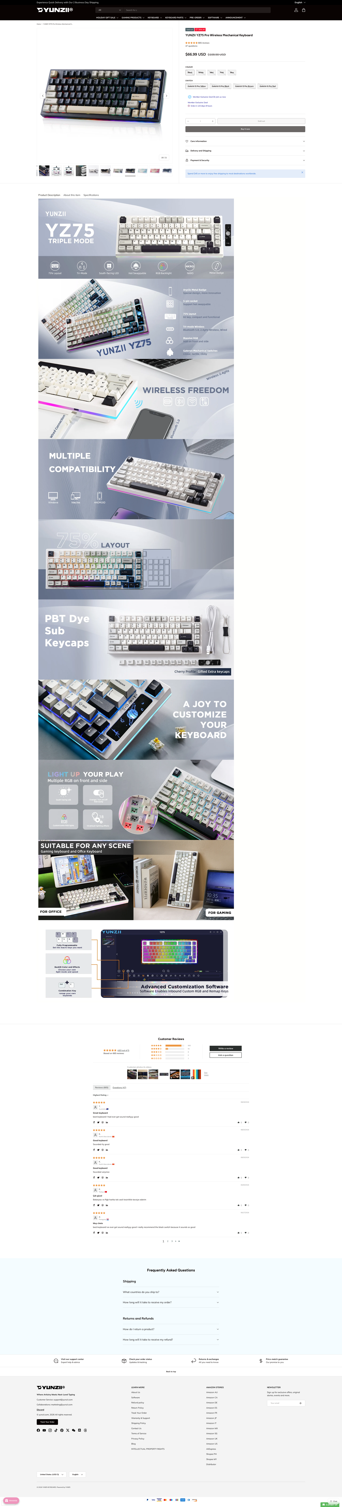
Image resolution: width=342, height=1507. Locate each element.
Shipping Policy (138, 1423)
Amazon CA (211, 1397)
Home (39, 24)
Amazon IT (211, 1423)
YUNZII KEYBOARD (49, 1487)
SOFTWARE (213, 17)
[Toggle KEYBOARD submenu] (161, 17)
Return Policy (137, 1408)
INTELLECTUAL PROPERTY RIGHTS (147, 1449)
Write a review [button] (225, 1048)
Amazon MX (212, 1428)
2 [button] (167, 1241)
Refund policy (137, 1402)
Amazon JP (211, 1418)
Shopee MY (211, 1459)
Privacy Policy (137, 1438)
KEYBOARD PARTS (174, 17)
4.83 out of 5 (123, 1050)
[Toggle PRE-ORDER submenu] (203, 17)
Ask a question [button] (225, 1055)
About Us (135, 1392)
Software (135, 1397)
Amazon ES (211, 1408)
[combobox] (183, 10)
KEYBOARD (153, 17)
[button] (304, 10)
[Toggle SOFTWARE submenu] (221, 17)
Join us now (221, 97)
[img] (99, 1102)
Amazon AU (212, 1392)
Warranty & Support (140, 1418)
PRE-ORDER (195, 17)
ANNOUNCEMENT (234, 17)
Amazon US (211, 1443)
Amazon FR (211, 1413)
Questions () (119, 1087)
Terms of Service (138, 1433)
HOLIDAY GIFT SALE (105, 17)
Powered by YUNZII (63, 1487)
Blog (133, 1443)
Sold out (261, 121)
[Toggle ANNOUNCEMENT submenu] (244, 17)
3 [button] (172, 1241)
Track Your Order (47, 1422)
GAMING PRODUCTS (131, 17)
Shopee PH (211, 1454)
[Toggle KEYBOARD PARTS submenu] (185, 17)
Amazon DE (211, 1402)
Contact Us (136, 1428)
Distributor (211, 1464)
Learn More (60, 2)
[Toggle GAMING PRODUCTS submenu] (143, 17)
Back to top (171, 1371)
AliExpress (211, 1449)
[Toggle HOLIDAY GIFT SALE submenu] (117, 17)
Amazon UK (211, 1438)
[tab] (49, 195)
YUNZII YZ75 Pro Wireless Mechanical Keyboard (58, 24)
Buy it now (245, 129)
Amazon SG (211, 1433)
